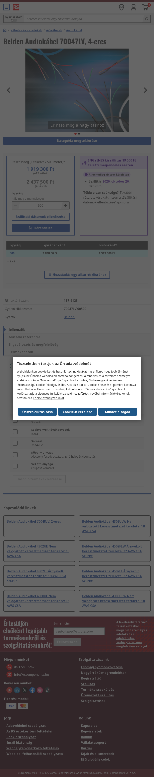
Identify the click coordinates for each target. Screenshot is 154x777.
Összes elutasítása (37, 412)
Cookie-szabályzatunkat (48, 398)
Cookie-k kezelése (77, 412)
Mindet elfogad (117, 412)
